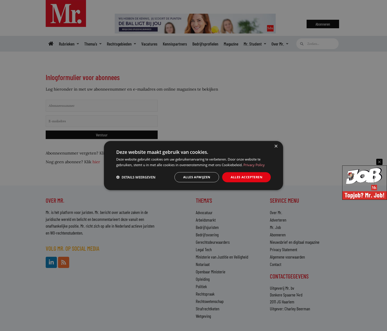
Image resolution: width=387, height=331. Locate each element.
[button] (135, 177)
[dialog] (193, 165)
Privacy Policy (254, 165)
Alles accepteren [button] (246, 177)
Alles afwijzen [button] (196, 177)
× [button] (275, 146)
